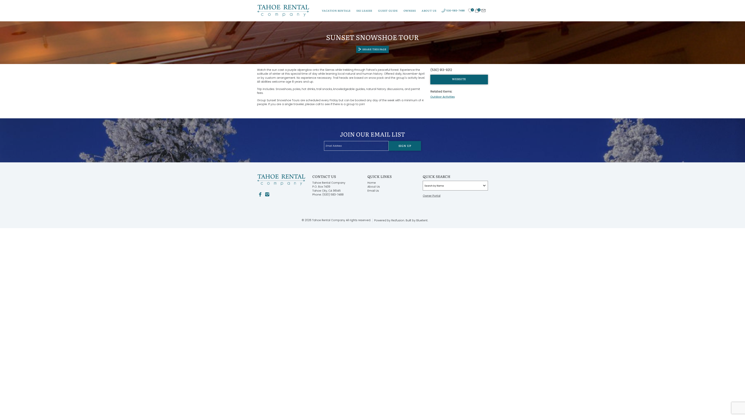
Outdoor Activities (442, 97)
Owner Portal (431, 196)
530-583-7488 (455, 10)
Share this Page (374, 49)
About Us (429, 10)
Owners (410, 10)
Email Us (373, 191)
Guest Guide (388, 10)
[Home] (283, 10)
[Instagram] (267, 194)
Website (459, 79)
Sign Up (404, 146)
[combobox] (455, 185)
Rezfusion (397, 220)
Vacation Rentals (336, 10)
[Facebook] (260, 194)
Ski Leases (364, 10)
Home (371, 183)
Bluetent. (422, 220)
